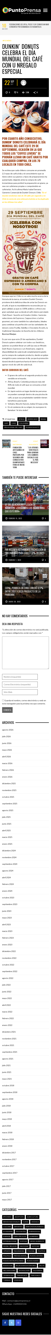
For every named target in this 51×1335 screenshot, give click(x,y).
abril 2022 (6, 1005)
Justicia (23, 1241)
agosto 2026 (7, 730)
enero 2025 (7, 844)
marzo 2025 (7, 837)
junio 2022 (6, 991)
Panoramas (19, 1251)
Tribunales (36, 1275)
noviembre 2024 (9, 857)
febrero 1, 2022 (15, 560)
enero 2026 (7, 777)
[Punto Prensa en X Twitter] (12, 1323)
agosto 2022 (7, 978)
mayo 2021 (7, 1079)
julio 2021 (6, 1065)
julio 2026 (6, 736)
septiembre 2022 (9, 971)
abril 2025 (6, 830)
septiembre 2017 (9, 1173)
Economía (8, 1231)
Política (41, 1251)
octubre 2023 (8, 897)
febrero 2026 (8, 770)
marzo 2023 (7, 931)
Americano (32, 419)
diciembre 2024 (9, 850)
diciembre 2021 (9, 1032)
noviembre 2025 (9, 790)
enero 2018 (7, 1146)
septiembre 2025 (9, 803)
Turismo (7, 1280)
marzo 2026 (7, 763)
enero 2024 (7, 891)
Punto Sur (7, 1265)
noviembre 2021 (9, 1038)
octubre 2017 (8, 1166)
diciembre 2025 (9, 783)
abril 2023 (6, 924)
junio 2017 (6, 1193)
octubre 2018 (8, 1085)
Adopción (19, 1217)
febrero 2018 (8, 1139)
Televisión (37, 1270)
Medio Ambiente (37, 1241)
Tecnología (24, 1270)
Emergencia (34, 1231)
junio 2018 (6, 1112)
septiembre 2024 (9, 864)
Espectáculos (20, 1236)
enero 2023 (7, 944)
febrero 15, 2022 (15, 518)
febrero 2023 (8, 938)
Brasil (43, 419)
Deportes (18, 1227)
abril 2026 (6, 756)
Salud (41, 1265)
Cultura (7, 1227)
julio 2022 (6, 985)
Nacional (24, 1246)
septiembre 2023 (9, 904)
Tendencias (8, 1275)
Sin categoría (9, 1270)
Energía (6, 1236)
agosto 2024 (7, 870)
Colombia (23, 423)
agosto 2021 (7, 1058)
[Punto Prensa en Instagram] (18, 1323)
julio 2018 (6, 1105)
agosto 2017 (7, 1179)
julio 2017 (6, 1186)
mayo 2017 (7, 1199)
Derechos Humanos (34, 1227)
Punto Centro (36, 1256)
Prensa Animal (20, 1256)
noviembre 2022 (9, 958)
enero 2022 (7, 1025)
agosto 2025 (7, 810)
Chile (13, 423)
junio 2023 (6, 911)
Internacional (10, 1241)
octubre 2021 (8, 1045)
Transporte (22, 1275)
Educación (21, 1231)
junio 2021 (6, 1072)
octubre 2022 (8, 964)
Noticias (35, 1246)
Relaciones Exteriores (26, 1265)
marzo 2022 (7, 1011)
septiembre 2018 (9, 1092)
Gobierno (33, 1236)
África (21, 419)
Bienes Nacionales (11, 1222)
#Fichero (7, 40)
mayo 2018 (7, 1119)
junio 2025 (6, 824)
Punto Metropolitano (13, 1261)
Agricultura (32, 1217)
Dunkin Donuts (32, 427)
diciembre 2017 (9, 1152)
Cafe (6, 423)
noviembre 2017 (9, 1159)
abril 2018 (6, 1126)
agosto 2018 (7, 1099)
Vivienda (18, 1280)
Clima (25, 1222)
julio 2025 (6, 817)
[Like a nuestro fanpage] (5, 1323)
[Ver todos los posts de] (23, 83)
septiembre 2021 (9, 1052)
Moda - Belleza (10, 1246)
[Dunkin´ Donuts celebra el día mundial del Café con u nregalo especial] (25, 116)
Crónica (35, 1222)
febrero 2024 (8, 884)
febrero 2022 (8, 1018)
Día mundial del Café (13, 427)
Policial (31, 1251)
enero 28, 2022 (15, 602)
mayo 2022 (7, 998)
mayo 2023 (7, 917)
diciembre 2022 (9, 951)
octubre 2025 (8, 797)
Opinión (6, 1251)
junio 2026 (6, 743)
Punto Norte (33, 1261)
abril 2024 (6, 877)
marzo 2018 (7, 1132)
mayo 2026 (7, 750)
